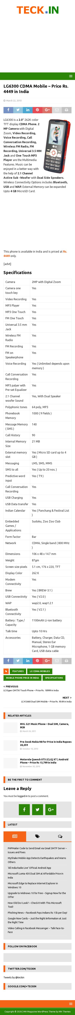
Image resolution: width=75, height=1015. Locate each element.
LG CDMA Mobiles (40, 671)
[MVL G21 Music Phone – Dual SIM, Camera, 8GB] (10, 727)
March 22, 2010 (13, 100)
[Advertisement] (37, 44)
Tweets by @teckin (13, 977)
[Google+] (50, 809)
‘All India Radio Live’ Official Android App (29, 867)
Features (18, 671)
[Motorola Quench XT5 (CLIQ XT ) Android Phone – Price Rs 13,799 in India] (10, 763)
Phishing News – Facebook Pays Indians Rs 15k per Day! (37, 912)
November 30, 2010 (31, 766)
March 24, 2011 (29, 731)
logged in (22, 796)
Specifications (54, 678)
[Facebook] (24, 809)
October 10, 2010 (30, 749)
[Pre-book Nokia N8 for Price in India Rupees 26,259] (10, 745)
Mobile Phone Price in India (22, 678)
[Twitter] (37, 809)
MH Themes (64, 1011)
